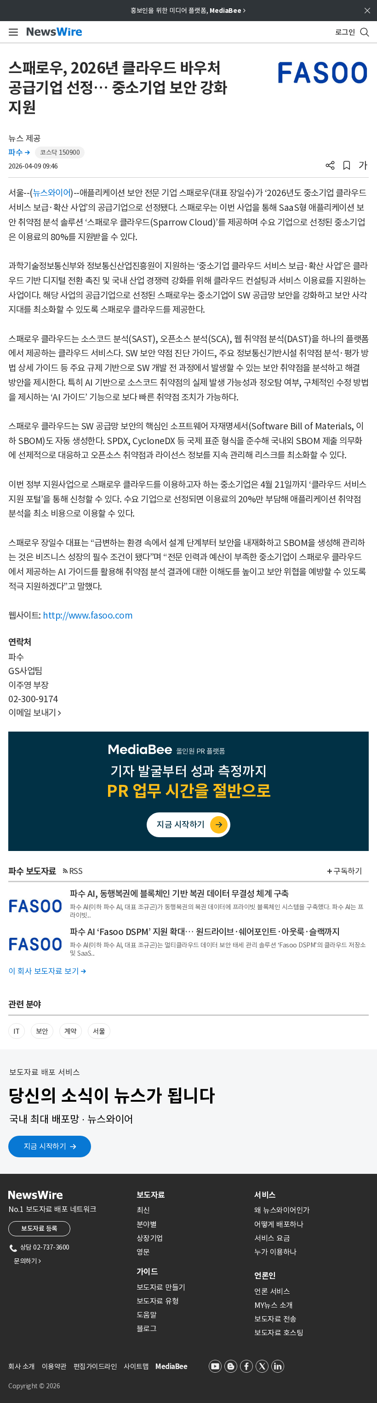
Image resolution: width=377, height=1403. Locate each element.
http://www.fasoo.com (87, 615)
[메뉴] (11, 32)
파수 (18, 152)
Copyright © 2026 (34, 1386)
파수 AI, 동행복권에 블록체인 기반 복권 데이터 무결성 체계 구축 (179, 893)
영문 (143, 1252)
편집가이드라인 (95, 1366)
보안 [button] (42, 1031)
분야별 (147, 1224)
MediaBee (171, 1366)
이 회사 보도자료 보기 (47, 971)
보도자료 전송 (275, 1319)
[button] (330, 166)
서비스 (265, 1195)
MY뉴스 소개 (273, 1305)
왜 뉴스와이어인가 (282, 1210)
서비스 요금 (272, 1238)
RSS (76, 871)
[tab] (192, 1195)
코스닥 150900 (60, 152)
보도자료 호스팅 (278, 1332)
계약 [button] (70, 1031)
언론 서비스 (272, 1291)
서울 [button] (99, 1031)
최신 (143, 1210)
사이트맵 (136, 1366)
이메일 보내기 (34, 712)
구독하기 (347, 871)
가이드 (147, 1272)
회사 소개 (21, 1366)
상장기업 (150, 1238)
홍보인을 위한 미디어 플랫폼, (188, 10)
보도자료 (151, 1195)
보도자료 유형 (158, 1301)
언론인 (265, 1276)
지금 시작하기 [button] (45, 1146)
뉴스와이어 (52, 192)
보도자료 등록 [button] (39, 1228)
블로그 (147, 1328)
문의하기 (27, 1261)
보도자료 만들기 (161, 1287)
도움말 (147, 1314)
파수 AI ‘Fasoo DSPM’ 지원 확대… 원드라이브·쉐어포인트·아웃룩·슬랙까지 (204, 931)
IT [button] (16, 1031)
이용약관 (54, 1366)
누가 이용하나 (275, 1252)
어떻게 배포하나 (278, 1224)
